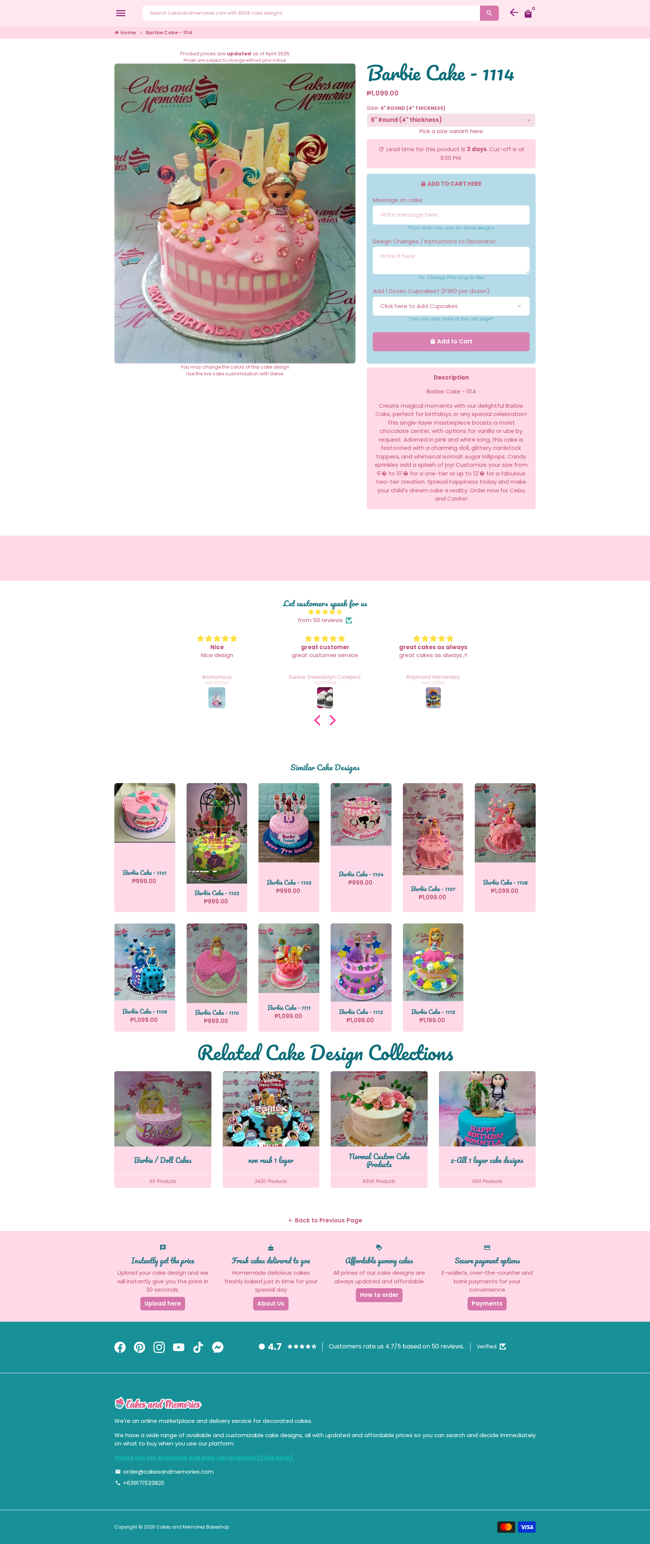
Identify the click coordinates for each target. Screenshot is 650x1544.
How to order (379, 1295)
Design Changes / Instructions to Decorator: (434, 241)
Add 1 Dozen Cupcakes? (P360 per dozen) (431, 291)
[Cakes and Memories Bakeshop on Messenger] (217, 1347)
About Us (270, 1303)
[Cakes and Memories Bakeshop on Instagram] (159, 1347)
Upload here (162, 1303)
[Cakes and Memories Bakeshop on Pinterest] (139, 1347)
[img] (324, 612)
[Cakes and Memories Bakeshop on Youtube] (178, 1347)
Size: (406, 108)
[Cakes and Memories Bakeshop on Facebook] (120, 1347)
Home (125, 32)
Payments (487, 1303)
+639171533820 (139, 1483)
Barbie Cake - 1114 (169, 32)
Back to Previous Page (325, 1220)
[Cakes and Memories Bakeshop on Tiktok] (198, 1347)
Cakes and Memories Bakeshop (192, 1527)
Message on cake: (398, 200)
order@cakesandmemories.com (164, 1472)
